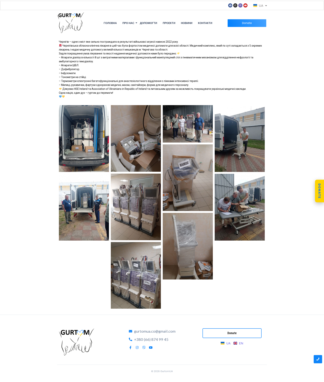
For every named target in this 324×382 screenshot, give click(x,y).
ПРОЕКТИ (169, 23)
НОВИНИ (186, 23)
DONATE (319, 191)
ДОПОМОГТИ (148, 23)
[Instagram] (235, 5)
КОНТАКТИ (205, 23)
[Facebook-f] (130, 347)
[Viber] (240, 5)
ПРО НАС (128, 23)
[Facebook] (230, 5)
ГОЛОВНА (110, 23)
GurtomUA (166, 371)
